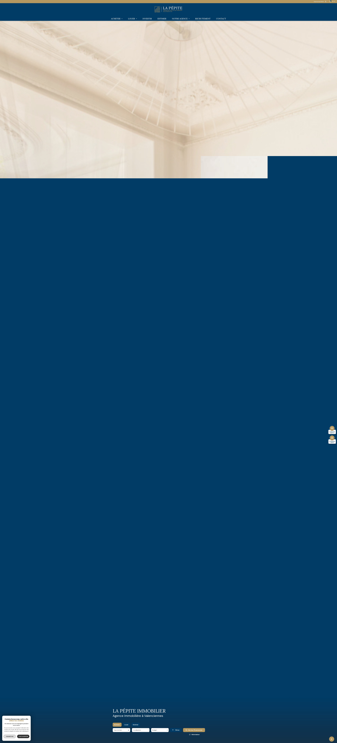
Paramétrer (9, 736)
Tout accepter (23, 736)
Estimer (135, 725)
